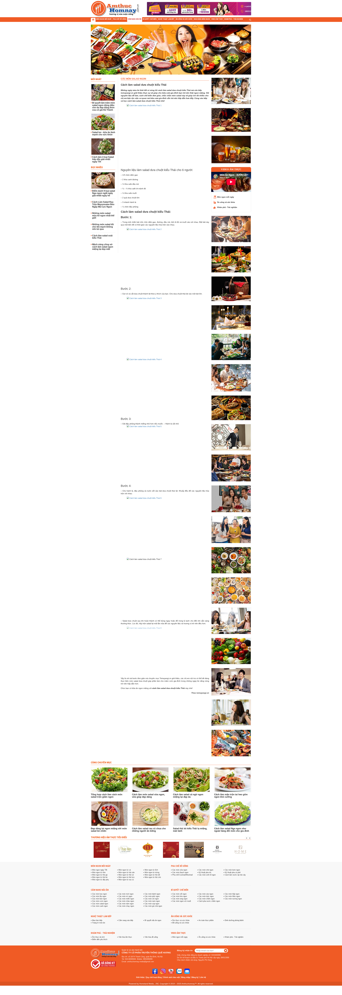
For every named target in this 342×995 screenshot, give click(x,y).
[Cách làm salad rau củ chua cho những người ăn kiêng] (151, 813)
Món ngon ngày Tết (99, 870)
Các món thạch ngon (180, 872)
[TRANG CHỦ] (93, 20)
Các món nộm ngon (126, 904)
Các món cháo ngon (126, 901)
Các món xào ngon (206, 894)
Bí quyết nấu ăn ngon (153, 920)
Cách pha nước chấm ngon (209, 901)
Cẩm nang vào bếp (125, 920)
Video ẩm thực (231, 169)
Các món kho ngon (179, 896)
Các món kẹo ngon (99, 894)
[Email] (187, 971)
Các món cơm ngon (100, 901)
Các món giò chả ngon (153, 906)
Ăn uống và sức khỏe (226, 202)
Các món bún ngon (99, 899)
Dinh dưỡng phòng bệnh (234, 920)
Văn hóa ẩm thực (125, 937)
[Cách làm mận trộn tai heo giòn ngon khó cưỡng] (233, 779)
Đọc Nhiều (97, 167)
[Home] (217, 850)
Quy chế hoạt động (154, 977)
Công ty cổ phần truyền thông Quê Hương (146, 952)
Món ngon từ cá (124, 870)
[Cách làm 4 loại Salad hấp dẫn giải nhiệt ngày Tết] (103, 146)
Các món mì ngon (125, 896)
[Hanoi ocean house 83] (194, 850)
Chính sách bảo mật (171, 977)
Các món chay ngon (126, 906)
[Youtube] (171, 971)
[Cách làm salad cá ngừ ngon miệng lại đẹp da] (192, 779)
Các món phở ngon (152, 896)
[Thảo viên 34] (102, 850)
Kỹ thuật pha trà (205, 872)
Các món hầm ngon (232, 896)
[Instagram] (163, 971)
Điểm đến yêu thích (99, 939)
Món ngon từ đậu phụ (100, 880)
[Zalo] (179, 971)
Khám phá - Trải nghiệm (227, 207)
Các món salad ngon (100, 904)
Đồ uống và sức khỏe (180, 923)
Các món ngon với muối (181, 901)
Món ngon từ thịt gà (99, 875)
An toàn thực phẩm (206, 920)
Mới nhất (96, 79)
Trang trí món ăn (98, 923)
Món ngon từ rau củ (126, 880)
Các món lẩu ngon (99, 896)
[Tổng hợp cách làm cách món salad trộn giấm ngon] (109, 779)
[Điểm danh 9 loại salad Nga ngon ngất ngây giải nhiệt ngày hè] (103, 180)
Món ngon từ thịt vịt (126, 875)
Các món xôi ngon (152, 899)
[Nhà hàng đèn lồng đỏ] (125, 850)
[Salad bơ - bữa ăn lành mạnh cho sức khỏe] (103, 122)
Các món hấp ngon (232, 894)
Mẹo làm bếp (97, 920)
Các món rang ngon (179, 899)
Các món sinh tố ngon (207, 875)
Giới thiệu (140, 977)
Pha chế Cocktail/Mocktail (182, 875)
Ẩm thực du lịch (98, 937)
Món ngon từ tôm (99, 872)
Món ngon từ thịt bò (99, 877)
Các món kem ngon (232, 870)
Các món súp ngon (152, 904)
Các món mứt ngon (125, 894)
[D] (240, 850)
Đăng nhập (185, 977)
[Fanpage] (155, 971)
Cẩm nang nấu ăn (100, 890)
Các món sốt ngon (179, 894)
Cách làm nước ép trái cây (235, 875)
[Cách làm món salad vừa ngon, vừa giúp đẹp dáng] (151, 779)
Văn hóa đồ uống (151, 937)
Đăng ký (195, 977)
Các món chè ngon (206, 870)
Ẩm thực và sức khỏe (180, 920)
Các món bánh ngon (152, 894)
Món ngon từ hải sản (126, 872)
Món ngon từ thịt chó (153, 877)
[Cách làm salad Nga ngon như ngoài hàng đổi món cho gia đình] (233, 813)
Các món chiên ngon (207, 899)
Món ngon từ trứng (152, 872)
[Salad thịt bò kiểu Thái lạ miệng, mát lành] (192, 813)
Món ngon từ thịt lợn (126, 877)
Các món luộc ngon (206, 896)
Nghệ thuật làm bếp (101, 916)
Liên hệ (203, 977)
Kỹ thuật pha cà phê (232, 872)
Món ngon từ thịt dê (152, 875)
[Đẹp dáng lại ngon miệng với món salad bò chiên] (109, 813)
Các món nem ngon (152, 901)
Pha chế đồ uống (179, 866)
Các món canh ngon (100, 906)
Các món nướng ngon (233, 899)
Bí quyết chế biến (179, 890)
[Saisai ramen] (171, 850)
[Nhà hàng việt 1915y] (148, 850)
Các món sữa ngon (179, 870)
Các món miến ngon (126, 899)
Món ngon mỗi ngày (225, 197)
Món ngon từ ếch (151, 870)
